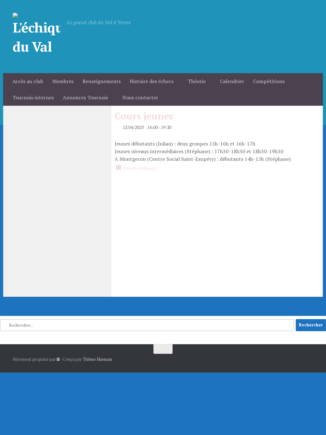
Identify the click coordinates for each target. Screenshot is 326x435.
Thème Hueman (97, 359)
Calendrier (232, 81)
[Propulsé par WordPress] (58, 359)
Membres (63, 81)
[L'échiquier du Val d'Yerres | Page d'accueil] (36, 37)
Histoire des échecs (152, 81)
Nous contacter (140, 97)
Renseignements (101, 81)
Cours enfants (139, 168)
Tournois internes (33, 97)
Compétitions (269, 81)
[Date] (118, 126)
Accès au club (27, 81)
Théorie (197, 81)
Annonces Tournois (85, 97)
